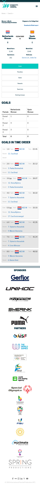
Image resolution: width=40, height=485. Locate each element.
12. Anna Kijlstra (14, 183)
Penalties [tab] (20, 72)
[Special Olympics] (20, 389)
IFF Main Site (10, 6)
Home (4, 13)
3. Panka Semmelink (15, 168)
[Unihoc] (20, 288)
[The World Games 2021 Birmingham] (20, 400)
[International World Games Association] (20, 346)
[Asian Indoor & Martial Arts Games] (20, 453)
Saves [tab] (20, 78)
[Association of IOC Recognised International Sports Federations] (20, 368)
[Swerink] (20, 310)
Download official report (31, 25)
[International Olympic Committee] (20, 357)
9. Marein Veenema (15, 231)
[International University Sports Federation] (20, 421)
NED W (22, 149)
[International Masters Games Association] (20, 410)
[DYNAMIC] (20, 299)
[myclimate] (20, 442)
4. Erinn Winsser (14, 246)
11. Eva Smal (13, 154)
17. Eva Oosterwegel (16, 216)
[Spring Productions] (20, 464)
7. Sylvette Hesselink (16, 198)
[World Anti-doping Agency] (20, 378)
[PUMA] (20, 320)
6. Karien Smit (13, 260)
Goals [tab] (20, 66)
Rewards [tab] (20, 83)
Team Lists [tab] (20, 89)
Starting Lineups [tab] (20, 95)
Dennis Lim (25, 58)
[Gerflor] (20, 278)
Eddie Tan (33, 58)
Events (10, 13)
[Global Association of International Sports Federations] (20, 336)
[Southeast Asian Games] (20, 432)
